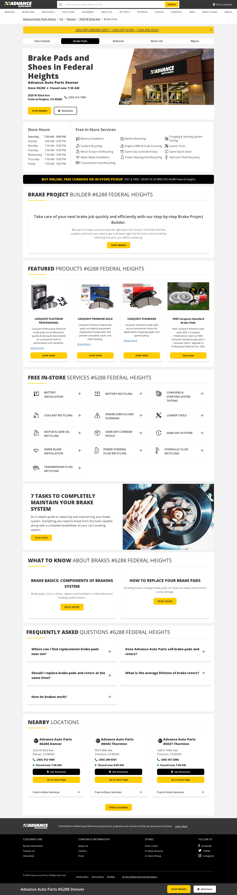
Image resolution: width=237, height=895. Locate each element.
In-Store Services (154, 850)
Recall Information (33, 845)
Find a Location (118, 807)
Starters (159, 11)
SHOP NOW (48, 355)
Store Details (42, 41)
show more (37, 348)
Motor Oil (106, 11)
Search (171, 4)
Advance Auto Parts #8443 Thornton (117, 741)
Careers (82, 850)
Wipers (228, 11)
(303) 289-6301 (108, 759)
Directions (67, 110)
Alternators (48, 11)
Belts (192, 11)
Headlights (88, 11)
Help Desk (28, 855)
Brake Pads (28, 11)
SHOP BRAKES (39, 110)
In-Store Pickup (153, 855)
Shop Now (188, 355)
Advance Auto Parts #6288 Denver (55, 741)
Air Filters (124, 11)
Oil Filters (142, 11)
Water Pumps (209, 11)
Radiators (176, 11)
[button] (57, 394)
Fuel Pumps (68, 11)
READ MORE (41, 537)
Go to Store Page (56, 779)
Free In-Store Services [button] (46, 792)
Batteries (10, 11)
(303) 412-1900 (45, 759)
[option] (48, 319)
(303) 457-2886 (170, 759)
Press (81, 855)
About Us (83, 845)
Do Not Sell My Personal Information (139, 876)
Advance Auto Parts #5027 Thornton (179, 741)
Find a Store (151, 845)
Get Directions (58, 771)
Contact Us (29, 850)
